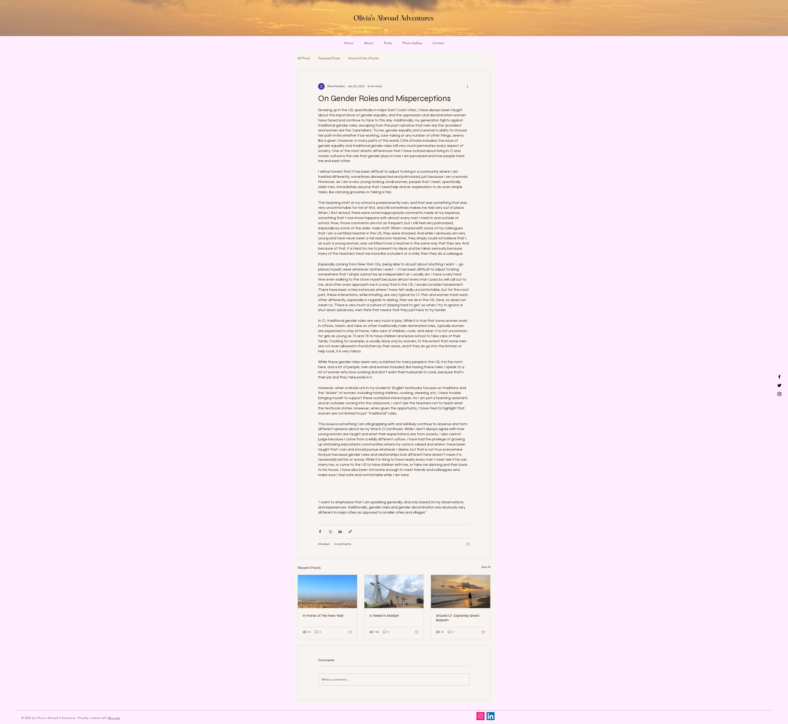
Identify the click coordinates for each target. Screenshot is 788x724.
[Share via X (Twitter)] (330, 531)
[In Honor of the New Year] (327, 591)
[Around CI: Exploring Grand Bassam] (460, 591)
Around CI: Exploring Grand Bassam (457, 617)
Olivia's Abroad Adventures (394, 17)
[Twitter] (779, 385)
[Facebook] (779, 376)
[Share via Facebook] (320, 531)
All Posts (304, 58)
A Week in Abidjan (384, 615)
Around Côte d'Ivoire (363, 58)
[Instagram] (779, 394)
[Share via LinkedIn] (340, 531)
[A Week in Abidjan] (394, 591)
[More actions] (467, 86)
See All (485, 567)
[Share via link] (350, 531)
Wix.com (114, 718)
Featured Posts (329, 58)
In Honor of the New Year (323, 615)
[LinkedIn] (491, 716)
